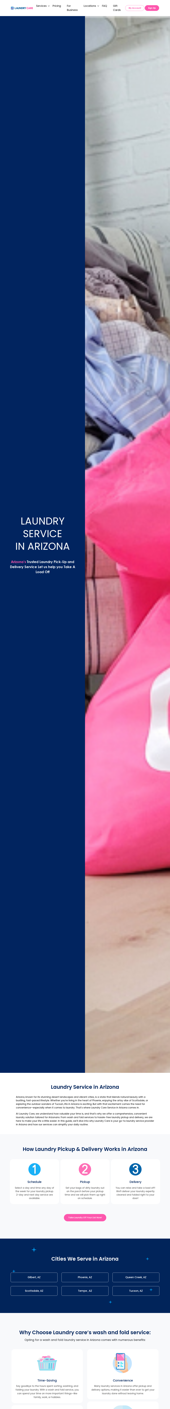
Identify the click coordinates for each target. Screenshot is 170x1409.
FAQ (104, 6)
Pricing (57, 6)
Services (41, 6)
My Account (135, 8)
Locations (90, 6)
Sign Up (152, 8)
